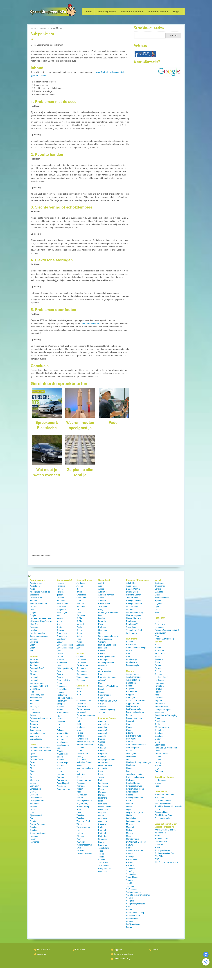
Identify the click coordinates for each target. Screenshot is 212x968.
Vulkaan (33, 639)
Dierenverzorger (37, 683)
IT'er (32, 692)
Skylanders (131, 874)
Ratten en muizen (64, 698)
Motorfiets (81, 774)
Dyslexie (102, 621)
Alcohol (80, 586)
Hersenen (102, 648)
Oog (100, 668)
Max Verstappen (133, 615)
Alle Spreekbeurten (158, 11)
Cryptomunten (132, 703)
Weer (32, 645)
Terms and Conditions (123, 954)
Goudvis (33, 827)
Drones (129, 727)
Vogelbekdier (62, 742)
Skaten (158, 739)
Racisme (130, 865)
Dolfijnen (34, 795)
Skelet (101, 689)
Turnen (158, 756)
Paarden (60, 674)
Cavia (32, 774)
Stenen (129, 880)
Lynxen (60, 654)
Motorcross (160, 703)
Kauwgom (81, 615)
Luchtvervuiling (133, 821)
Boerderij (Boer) (37, 668)
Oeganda (102, 812)
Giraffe (33, 821)
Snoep (79, 630)
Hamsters (61, 586)
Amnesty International (164, 794)
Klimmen (158, 698)
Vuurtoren (81, 842)
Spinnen (60, 709)
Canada (101, 742)
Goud (128, 759)
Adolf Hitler (131, 583)
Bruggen (130, 694)
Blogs (176, 11)
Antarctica (102, 727)
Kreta (100, 780)
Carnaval (80, 656)
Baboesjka (131, 683)
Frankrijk (102, 756)
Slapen (101, 692)
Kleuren (129, 800)
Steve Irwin (131, 627)
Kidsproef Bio (161, 841)
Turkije (101, 857)
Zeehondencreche (163, 818)
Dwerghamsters (37, 800)
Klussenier (34, 700)
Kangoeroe (61, 609)
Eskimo (33, 600)
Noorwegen (103, 809)
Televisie (80, 815)
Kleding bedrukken (134, 798)
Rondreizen (35, 630)
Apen (32, 753)
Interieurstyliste (37, 695)
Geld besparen (132, 747)
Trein (79, 830)
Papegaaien (62, 686)
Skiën (157, 742)
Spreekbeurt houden (132, 11)
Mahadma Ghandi (84, 762)
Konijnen (60, 630)
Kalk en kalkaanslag (135, 777)
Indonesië (102, 768)
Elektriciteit (131, 645)
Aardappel (81, 583)
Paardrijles (159, 712)
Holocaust (159, 627)
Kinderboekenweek (134, 786)
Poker (157, 718)
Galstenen (102, 630)
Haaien (33, 839)
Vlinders (60, 739)
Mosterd (80, 624)
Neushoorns (62, 662)
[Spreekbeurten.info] (46, 10)
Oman (101, 815)
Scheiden (130, 868)
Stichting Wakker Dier (164, 853)
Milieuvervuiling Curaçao (41, 621)
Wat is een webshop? (135, 912)
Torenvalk (61, 721)
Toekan (60, 718)
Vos (58, 748)
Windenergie (131, 659)
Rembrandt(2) (132, 624)
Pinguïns (61, 692)
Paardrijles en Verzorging (166, 715)
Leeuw (59, 642)
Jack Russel (62, 603)
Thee (79, 639)
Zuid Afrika (103, 862)
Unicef (157, 809)
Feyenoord (159, 683)
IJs (78, 609)
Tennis (157, 751)
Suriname (102, 845)
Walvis (60, 751)
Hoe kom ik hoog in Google (138, 762)
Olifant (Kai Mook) (65, 668)
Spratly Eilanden (37, 633)
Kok (32, 703)
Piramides (81, 786)
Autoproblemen (133, 680)
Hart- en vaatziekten (107, 645)
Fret (32, 818)
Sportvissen (160, 745)
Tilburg (101, 854)
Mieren (60, 656)
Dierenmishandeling (135, 712)
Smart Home (132, 877)
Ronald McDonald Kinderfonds (168, 806)
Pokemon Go (132, 859)
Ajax (157, 645)
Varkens (60, 765)
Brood (79, 592)
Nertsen (60, 659)
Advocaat (34, 659)
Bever (32, 765)
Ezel (32, 812)
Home (89, 11)
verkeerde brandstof (90, 323)
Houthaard (130, 765)
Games (129, 742)
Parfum (129, 845)
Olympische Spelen (163, 709)
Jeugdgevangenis (134, 774)
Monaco (101, 795)
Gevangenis (131, 753)
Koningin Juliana (133, 600)
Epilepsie (102, 627)
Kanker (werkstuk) (106, 656)
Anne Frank (131, 586)
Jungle (33, 612)
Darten (157, 668)
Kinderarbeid (82, 753)
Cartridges (130, 697)
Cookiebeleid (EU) (122, 958)
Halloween (81, 659)
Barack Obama (133, 589)
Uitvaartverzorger (37, 733)
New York (102, 804)
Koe (58, 624)
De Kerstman (82, 665)
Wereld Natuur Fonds (164, 815)
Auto (79, 691)
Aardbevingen (36, 583)
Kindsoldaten (132, 792)
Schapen (61, 704)
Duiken (158, 671)
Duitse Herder (36, 798)
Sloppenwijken (161, 812)
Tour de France (161, 754)
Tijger (59, 715)
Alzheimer (102, 592)
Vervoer (129, 898)
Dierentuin (34, 786)
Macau (101, 789)
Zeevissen (159, 771)
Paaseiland (103, 824)
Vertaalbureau (36, 739)
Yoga (157, 768)
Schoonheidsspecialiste (40, 718)
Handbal (158, 689)
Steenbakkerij (83, 806)
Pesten (129, 854)
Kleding (80, 756)
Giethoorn (81, 727)
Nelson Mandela (133, 618)
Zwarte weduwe (63, 789)
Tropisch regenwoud (39, 636)
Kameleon (61, 606)
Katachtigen (62, 612)
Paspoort (81, 783)
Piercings (130, 856)
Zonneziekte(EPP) (106, 709)
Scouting (158, 733)
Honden (60, 592)
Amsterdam (103, 724)
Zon (31, 651)
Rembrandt (131, 621)
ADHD (101, 583)
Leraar (33, 709)
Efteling (129, 733)
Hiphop (158, 600)
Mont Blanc (35, 624)
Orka (59, 671)
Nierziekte (102, 665)
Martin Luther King (134, 612)
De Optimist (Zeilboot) (136, 842)
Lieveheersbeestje (65, 645)
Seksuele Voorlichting (108, 686)
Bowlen (158, 662)
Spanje (101, 842)
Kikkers (60, 621)
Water (79, 642)
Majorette (159, 700)
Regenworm (62, 701)
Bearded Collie (36, 759)
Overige (43, 28)
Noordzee (34, 627)
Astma (101, 598)
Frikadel (80, 603)
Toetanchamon (83, 827)
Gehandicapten (105, 639)
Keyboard (159, 603)
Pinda (79, 627)
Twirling (158, 762)
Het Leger (34, 706)
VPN (128, 907)
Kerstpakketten (133, 783)
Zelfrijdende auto (133, 924)
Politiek (129, 862)
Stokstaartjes (63, 712)
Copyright (118, 949)
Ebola (100, 624)
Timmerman (35, 730)
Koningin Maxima (134, 603)
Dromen (129, 724)
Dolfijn (33, 792)
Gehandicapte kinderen (108, 636)
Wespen (60, 760)
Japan (101, 777)
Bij (31, 768)
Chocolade (81, 595)
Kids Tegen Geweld (163, 803)
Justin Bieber (132, 598)
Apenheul (34, 756)
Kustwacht (159, 844)
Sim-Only (130, 871)
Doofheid (102, 618)
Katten (60, 618)
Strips (79, 809)
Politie (33, 715)
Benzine (129, 686)
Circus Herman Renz (135, 700)
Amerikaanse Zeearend (40, 750)
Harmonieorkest (162, 598)
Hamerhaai (35, 842)
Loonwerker (35, 712)
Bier (78, 589)
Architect (34, 665)
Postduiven (62, 695)
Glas (79, 730)
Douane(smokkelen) (39, 686)
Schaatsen (159, 730)
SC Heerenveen (162, 727)
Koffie (79, 618)
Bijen (32, 771)
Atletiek (158, 647)
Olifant (60, 665)
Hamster (60, 583)
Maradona (130, 609)
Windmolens (131, 662)
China (100, 745)
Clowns (33, 674)
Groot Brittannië (105, 765)
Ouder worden (104, 671)
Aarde (32, 589)
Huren (128, 768)
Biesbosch (34, 595)
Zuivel (79, 648)
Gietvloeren (131, 756)
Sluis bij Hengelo (84, 800)
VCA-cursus (131, 889)
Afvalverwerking (133, 677)
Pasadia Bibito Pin (134, 851)
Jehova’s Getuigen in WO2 (167, 630)
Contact (155, 949)
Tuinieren (130, 886)
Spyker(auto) (82, 803)
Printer (129, 848)
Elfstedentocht (161, 677)
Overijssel (102, 821)
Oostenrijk (102, 818)
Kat (58, 615)
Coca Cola (81, 598)
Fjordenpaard (36, 815)
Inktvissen (61, 600)
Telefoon (80, 812)
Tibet (100, 851)
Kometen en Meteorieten (41, 618)
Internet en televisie (85, 742)
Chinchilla (34, 780)
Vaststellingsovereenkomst (138, 895)
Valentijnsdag (82, 677)
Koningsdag (82, 668)
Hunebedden (82, 739)
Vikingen (80, 836)
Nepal (100, 801)
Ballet (157, 656)
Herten (60, 589)
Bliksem (129, 642)
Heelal (33, 609)
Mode (79, 765)
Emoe (32, 809)
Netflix (129, 830)
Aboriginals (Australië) (40, 592)
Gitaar (157, 595)
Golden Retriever (37, 824)
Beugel (101, 609)
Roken (101, 683)
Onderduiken (160, 633)
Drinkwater (131, 721)
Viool (157, 612)
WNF (157, 859)
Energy (158, 783)
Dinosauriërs (35, 789)
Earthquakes (160, 780)
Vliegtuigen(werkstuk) (135, 904)
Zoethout (80, 645)
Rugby (157, 724)
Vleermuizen (62, 736)
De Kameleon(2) (133, 709)
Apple (79, 689)
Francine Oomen (133, 595)
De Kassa (130, 780)
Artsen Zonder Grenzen (165, 830)
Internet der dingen (85, 745)
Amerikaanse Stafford (40, 747)
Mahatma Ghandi (134, 606)
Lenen (129, 806)
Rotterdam (103, 836)
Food (157, 786)
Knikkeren (81, 759)
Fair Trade (159, 797)
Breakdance (160, 586)
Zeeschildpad (63, 783)
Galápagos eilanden (107, 759)
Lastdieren (61, 639)
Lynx (59, 651)
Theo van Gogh (83, 821)
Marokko (102, 792)
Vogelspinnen (63, 745)
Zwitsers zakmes (84, 854)
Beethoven (159, 583)
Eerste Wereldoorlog (86, 715)
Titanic (80, 824)
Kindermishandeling (135, 789)
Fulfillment (130, 739)
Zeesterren (61, 786)
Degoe (33, 783)
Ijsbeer (60, 595)
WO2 (157, 636)
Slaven (80, 798)
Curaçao (102, 748)
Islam (128, 771)
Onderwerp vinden (106, 11)
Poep (79, 792)
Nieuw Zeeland (104, 807)
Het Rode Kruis (161, 838)
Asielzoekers (160, 833)
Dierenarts (34, 677)
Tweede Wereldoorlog (164, 639)
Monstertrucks (132, 839)
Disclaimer (41, 954)
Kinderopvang (36, 698)
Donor (101, 615)
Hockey (158, 692)
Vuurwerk (81, 680)
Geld (79, 724)
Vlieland (101, 860)
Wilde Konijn (62, 763)
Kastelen (80, 747)
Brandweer (34, 671)
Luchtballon (131, 818)
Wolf (59, 768)
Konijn (59, 627)
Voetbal (158, 765)
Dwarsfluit (159, 592)
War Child (159, 856)
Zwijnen (60, 730)
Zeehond (60, 774)
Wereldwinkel (132, 918)
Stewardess (35, 721)
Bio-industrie (131, 691)
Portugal (102, 830)
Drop (79, 600)
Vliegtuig (130, 901)
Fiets (79, 721)
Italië (100, 771)
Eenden (33, 806)
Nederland (102, 798)
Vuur (79, 839)
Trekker (80, 833)
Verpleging (34, 736)
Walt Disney (131, 633)
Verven (129, 909)
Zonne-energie (132, 665)
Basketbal (159, 659)
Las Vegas (103, 783)
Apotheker (34, 662)
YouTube (80, 851)
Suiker (79, 636)
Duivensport (160, 674)
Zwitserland (103, 865)
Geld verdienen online (136, 745)
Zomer (129, 927)
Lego (128, 809)
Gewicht (102, 642)
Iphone (129, 750)
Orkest (158, 609)
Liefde (129, 815)
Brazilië (101, 739)
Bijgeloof (130, 689)
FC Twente (159, 680)
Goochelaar (35, 689)
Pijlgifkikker (62, 689)
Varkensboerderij (133, 892)
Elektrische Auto (133, 736)
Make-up (130, 824)
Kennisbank (80, 949)
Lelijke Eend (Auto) (134, 812)
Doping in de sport (134, 718)
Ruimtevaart (82, 795)
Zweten (101, 712)
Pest (100, 674)
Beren (32, 762)
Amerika (102, 721)
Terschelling (103, 848)
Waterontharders (133, 915)
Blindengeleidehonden (108, 612)
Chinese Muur (36, 598)
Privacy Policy (43, 949)
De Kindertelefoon (163, 800)
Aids (100, 586)
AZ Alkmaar (160, 653)
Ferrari (79, 718)
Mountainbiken (161, 706)
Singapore (102, 839)
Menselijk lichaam (106, 662)
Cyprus (101, 751)
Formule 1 (159, 686)
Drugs (128, 730)
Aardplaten (35, 586)
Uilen (59, 724)
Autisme (102, 600)
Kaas (79, 612)
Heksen (80, 733)
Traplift (129, 883)
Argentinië (102, 730)
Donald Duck (132, 592)
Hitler (157, 621)
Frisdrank (81, 606)
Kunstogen (103, 659)
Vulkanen (34, 642)
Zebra (59, 771)
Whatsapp (130, 921)
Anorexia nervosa (106, 595)
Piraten (80, 789)
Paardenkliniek (63, 680)
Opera (157, 606)
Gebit (100, 633)
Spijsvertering (104, 695)
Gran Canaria (104, 762)
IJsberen (60, 598)
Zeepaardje (62, 780)
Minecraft (130, 827)
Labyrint (129, 803)
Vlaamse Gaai (63, 733)
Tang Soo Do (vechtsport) (166, 748)
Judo (157, 695)
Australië (102, 736)
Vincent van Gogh (134, 630)
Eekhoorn (34, 803)
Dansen (158, 589)
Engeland (102, 754)
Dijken (129, 715)
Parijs (100, 827)
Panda (59, 683)
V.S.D (101, 704)
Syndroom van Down (107, 701)
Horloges (80, 736)
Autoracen (159, 650)
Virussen (102, 707)
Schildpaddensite (162, 850)
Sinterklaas (82, 671)
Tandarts (34, 724)
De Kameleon (132, 706)
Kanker (101, 651)
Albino (101, 589)
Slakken (60, 707)
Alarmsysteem (132, 674)
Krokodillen (62, 633)
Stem (100, 698)
